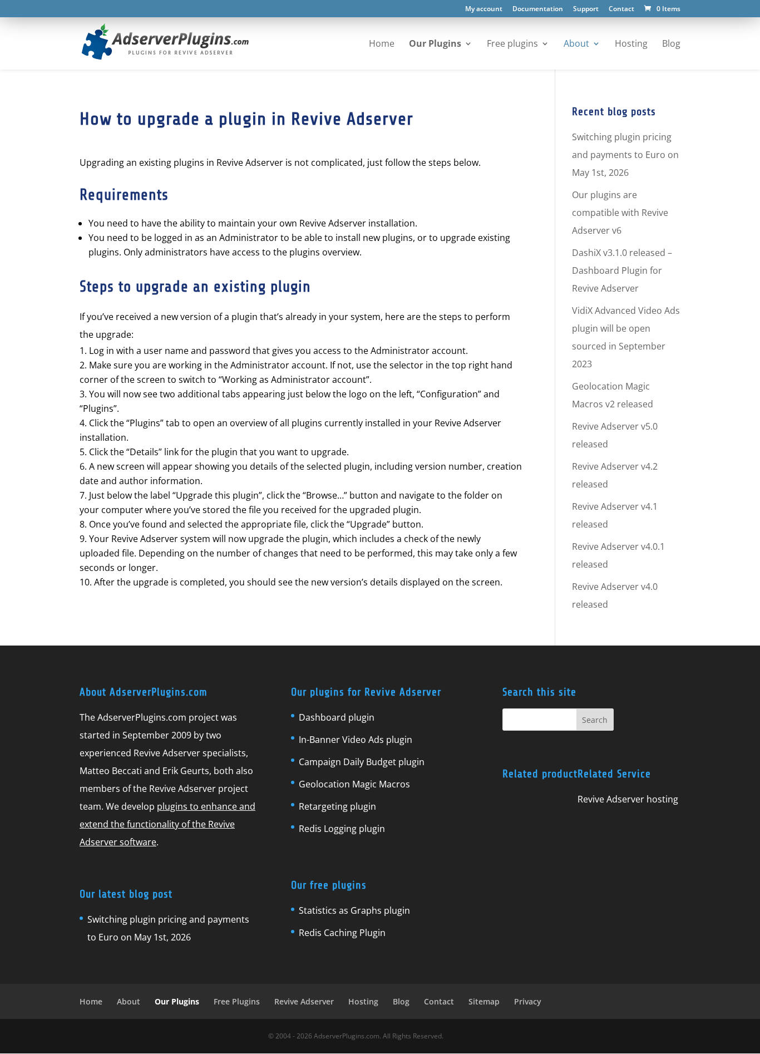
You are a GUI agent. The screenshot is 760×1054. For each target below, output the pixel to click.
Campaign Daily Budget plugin (362, 762)
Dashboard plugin (336, 717)
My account (483, 9)
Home (91, 1001)
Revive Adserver (304, 1001)
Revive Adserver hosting (628, 799)
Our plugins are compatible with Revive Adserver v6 (620, 213)
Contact (621, 9)
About (128, 1001)
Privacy (527, 1001)
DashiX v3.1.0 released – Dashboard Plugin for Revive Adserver (622, 270)
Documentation (537, 9)
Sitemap (484, 1001)
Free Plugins (237, 1001)
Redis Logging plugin (342, 828)
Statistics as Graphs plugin (354, 910)
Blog (401, 1001)
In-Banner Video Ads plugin (355, 739)
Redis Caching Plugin (342, 933)
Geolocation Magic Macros (354, 784)
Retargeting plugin (337, 806)
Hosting (363, 1001)
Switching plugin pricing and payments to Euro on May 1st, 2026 (625, 155)
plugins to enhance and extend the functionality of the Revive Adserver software (167, 824)
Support (586, 9)
